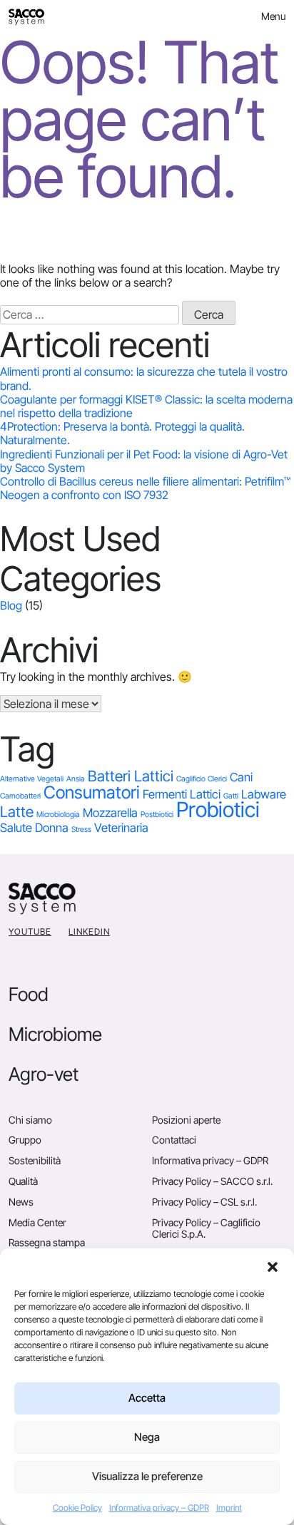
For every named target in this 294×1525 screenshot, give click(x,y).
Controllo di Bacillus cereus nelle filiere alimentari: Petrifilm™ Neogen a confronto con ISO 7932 (145, 488)
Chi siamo (30, 1120)
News (21, 1202)
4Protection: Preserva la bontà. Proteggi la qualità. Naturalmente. (122, 433)
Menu (273, 16)
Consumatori (92, 792)
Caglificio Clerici (201, 779)
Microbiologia (58, 814)
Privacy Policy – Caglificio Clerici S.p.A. (206, 1228)
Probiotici (218, 809)
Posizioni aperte (186, 1120)
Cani (241, 777)
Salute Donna (34, 828)
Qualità (23, 1181)
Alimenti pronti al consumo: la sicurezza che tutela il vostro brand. (144, 378)
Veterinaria (121, 828)
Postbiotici (157, 814)
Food (29, 994)
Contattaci (174, 1140)
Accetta (147, 1398)
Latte (17, 812)
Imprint (229, 1507)
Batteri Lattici (130, 776)
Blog (11, 605)
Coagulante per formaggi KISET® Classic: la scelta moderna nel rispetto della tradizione (146, 406)
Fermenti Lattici (181, 794)
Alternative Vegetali (32, 779)
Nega (147, 1437)
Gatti (230, 796)
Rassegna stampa (47, 1242)
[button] (272, 1266)
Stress (81, 829)
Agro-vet (43, 1074)
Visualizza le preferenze (147, 1476)
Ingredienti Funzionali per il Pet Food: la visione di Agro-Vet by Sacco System (144, 461)
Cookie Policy (77, 1507)
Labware (263, 794)
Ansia (75, 779)
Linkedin (89, 931)
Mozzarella (110, 813)
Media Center (37, 1222)
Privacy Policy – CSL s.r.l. (204, 1202)
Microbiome (55, 1034)
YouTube (30, 931)
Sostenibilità (35, 1160)
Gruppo (25, 1140)
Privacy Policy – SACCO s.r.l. (212, 1181)
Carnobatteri (20, 796)
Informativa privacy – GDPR (159, 1507)
